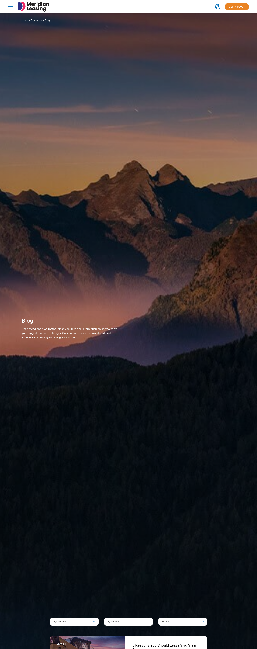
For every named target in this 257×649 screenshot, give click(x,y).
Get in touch (237, 6)
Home (25, 20)
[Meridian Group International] (33, 3)
